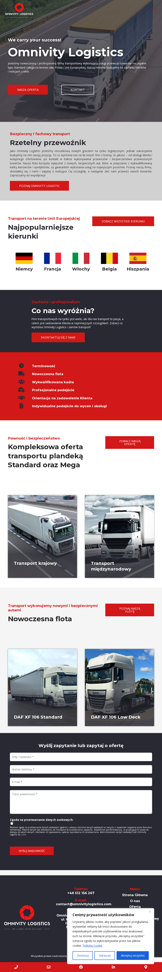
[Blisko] (150, 911)
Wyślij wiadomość (32, 851)
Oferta (135, 907)
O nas (135, 901)
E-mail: (83, 902)
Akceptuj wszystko (133, 955)
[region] (110, 936)
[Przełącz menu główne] (154, 10)
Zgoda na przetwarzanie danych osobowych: (43, 820)
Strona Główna (135, 895)
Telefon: (80, 891)
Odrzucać (105, 955)
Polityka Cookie (92, 945)
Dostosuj (83, 955)
